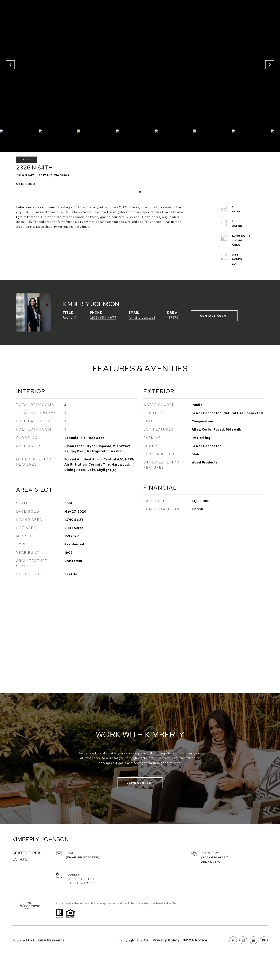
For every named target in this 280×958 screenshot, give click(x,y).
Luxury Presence (49, 940)
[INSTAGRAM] (243, 940)
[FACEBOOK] (233, 940)
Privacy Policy (166, 940)
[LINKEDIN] (253, 940)
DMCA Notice (195, 940)
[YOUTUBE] (264, 940)
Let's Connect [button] (140, 783)
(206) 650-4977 (103, 318)
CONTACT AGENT (214, 315)
